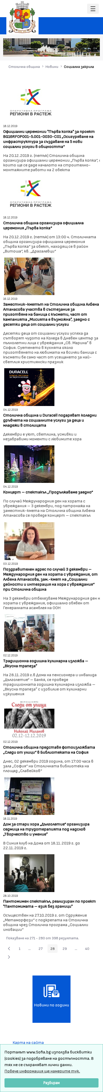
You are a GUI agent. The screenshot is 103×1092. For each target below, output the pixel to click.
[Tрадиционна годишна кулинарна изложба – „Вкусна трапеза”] (29, 632)
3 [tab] (71, 50)
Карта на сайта (28, 1042)
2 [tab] (66, 50)
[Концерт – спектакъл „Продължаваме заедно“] (29, 463)
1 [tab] (60, 50)
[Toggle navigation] (93, 9)
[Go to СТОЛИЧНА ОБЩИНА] (22, 17)
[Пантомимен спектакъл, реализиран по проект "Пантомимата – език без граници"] (29, 872)
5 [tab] (82, 50)
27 (42, 949)
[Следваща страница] (9, 957)
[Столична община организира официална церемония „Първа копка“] (29, 194)
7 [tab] (92, 50)
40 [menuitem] (88, 949)
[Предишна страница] (9, 948)
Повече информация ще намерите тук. (42, 1070)
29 (66, 949)
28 (54, 949)
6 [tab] (87, 50)
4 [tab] (76, 50)
